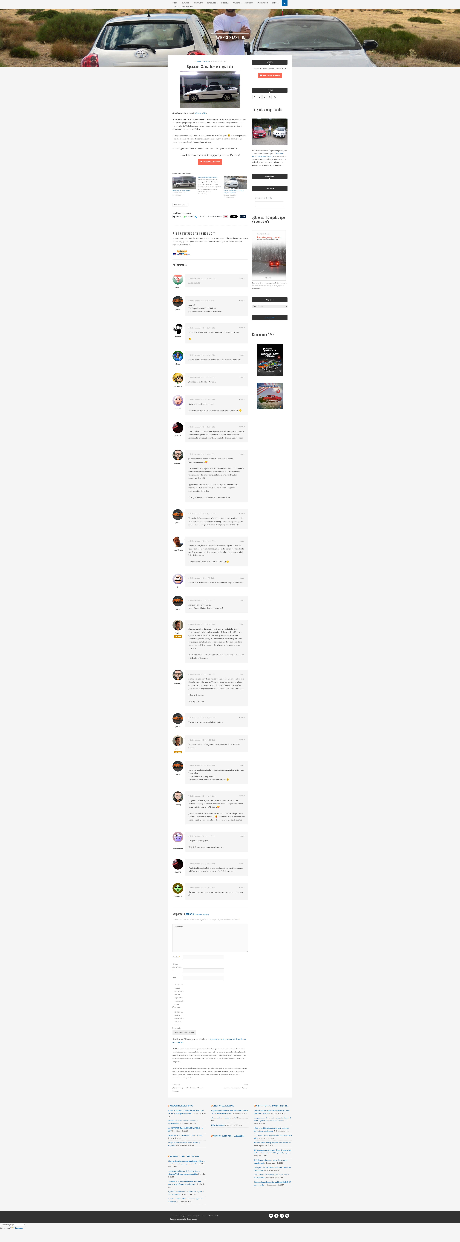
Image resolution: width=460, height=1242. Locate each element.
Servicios (249, 3)
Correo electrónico (176, 967)
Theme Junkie (214, 1216)
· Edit (213, 278)
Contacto (198, 3)
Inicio (174, 3)
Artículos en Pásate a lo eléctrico (184, 1156)
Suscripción (262, 3)
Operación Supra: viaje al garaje (236, 1088)
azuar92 (190, 914)
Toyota (206, 61)
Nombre (176, 957)
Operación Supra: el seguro (181, 190)
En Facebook (270, 317)
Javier (177, 633)
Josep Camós (178, 550)
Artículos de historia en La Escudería (228, 1135)
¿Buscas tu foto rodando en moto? (224, 1118)
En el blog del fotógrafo (223, 1105)
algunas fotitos (200, 113)
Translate (19, 1228)
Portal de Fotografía (183, 6)
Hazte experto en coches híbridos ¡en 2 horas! (185, 1135)
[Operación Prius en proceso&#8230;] (211, 185)
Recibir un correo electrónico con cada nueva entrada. (179, 1020)
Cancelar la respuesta (202, 915)
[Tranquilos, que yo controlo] (269, 280)
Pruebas (236, 3)
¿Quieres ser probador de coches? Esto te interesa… (188, 1089)
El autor (185, 3)
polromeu (178, 386)
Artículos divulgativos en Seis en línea (272, 1105)
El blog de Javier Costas (188, 1216)
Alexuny (177, 463)
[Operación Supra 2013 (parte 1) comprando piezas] (235, 182)
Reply (242, 278)
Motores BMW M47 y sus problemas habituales (272, 1142)
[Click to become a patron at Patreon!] (210, 165)
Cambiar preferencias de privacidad (183, 1219)
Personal (198, 61)
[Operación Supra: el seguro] (184, 182)
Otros (274, 3)
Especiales (211, 3)
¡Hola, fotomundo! (218, 1125)
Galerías (225, 3)
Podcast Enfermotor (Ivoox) (181, 1105)
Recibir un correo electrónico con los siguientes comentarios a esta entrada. (179, 996)
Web (174, 977)
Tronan (178, 336)
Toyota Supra (180, 204)
